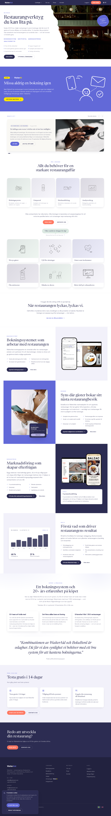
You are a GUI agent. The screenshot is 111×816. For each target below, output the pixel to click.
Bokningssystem (50, 768)
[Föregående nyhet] (98, 116)
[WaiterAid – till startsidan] (9, 3)
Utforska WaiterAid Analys (70, 562)
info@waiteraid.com (12, 787)
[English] (102, 807)
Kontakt (62, 2)
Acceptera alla (13, 805)
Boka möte (12, 747)
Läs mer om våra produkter (54, 318)
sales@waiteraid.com (12, 780)
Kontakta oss (61, 222)
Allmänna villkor (91, 771)
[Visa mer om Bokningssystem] (18, 192)
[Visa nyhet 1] (7, 153)
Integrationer (49, 781)
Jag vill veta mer (27, 143)
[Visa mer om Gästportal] (43, 192)
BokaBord (48, 771)
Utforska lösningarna (25, 56)
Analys (47, 776)
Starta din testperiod (16, 712)
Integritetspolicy (91, 776)
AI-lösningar (49, 779)
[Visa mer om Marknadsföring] (67, 192)
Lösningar (37, 2)
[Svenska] (98, 807)
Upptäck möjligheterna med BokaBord (73, 431)
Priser (54, 2)
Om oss (47, 2)
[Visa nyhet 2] (8, 153)
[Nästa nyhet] (102, 116)
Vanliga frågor (90, 774)
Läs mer (14, 143)
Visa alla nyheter (92, 116)
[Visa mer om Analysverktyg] (92, 192)
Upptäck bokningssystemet (16, 369)
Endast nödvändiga (14, 810)
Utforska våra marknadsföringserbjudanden (20, 496)
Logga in (87, 2)
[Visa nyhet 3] (10, 153)
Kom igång (9, 56)
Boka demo (96, 2)
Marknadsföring (50, 773)
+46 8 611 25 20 (11, 782)
